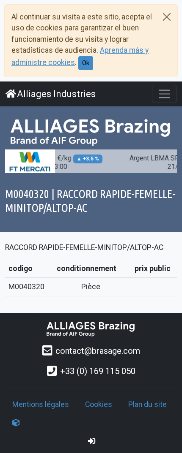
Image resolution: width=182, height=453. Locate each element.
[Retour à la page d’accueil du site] (91, 131)
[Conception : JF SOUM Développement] (16, 423)
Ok (85, 63)
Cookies (98, 404)
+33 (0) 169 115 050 (97, 371)
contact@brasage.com (97, 351)
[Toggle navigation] (164, 94)
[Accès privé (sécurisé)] (92, 441)
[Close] (166, 17)
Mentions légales (40, 404)
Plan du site (147, 404)
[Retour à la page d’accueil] (91, 329)
